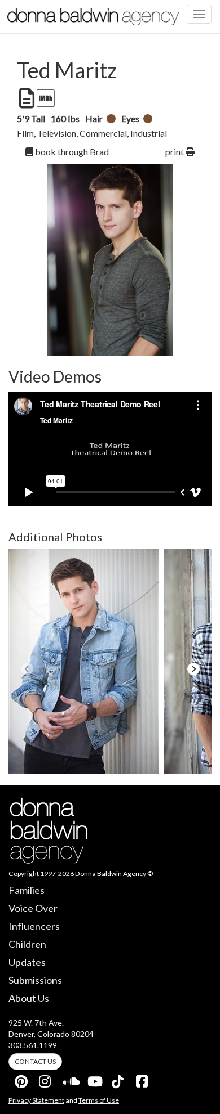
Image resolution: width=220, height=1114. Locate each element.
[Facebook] (142, 1079)
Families (26, 890)
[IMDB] (44, 98)
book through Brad (71, 151)
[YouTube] (94, 1079)
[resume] (25, 98)
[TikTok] (118, 1079)
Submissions (35, 980)
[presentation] (26, 669)
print (175, 151)
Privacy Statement (36, 1100)
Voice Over (33, 908)
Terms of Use (98, 1100)
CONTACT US (35, 1061)
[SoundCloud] (70, 1079)
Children (27, 944)
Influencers (34, 926)
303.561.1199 (32, 1045)
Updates (27, 962)
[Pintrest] (21, 1079)
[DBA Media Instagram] (45, 1079)
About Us (28, 998)
